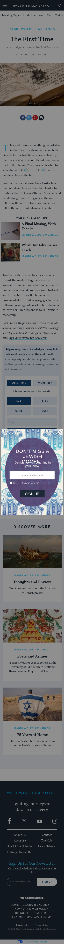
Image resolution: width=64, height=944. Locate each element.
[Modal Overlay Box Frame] (32, 472)
